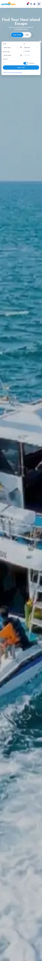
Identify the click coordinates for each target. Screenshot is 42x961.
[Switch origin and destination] (21, 47)
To (24, 44)
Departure (6, 52)
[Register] (34, 4)
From (4, 44)
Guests (5, 59)
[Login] (31, 4)
